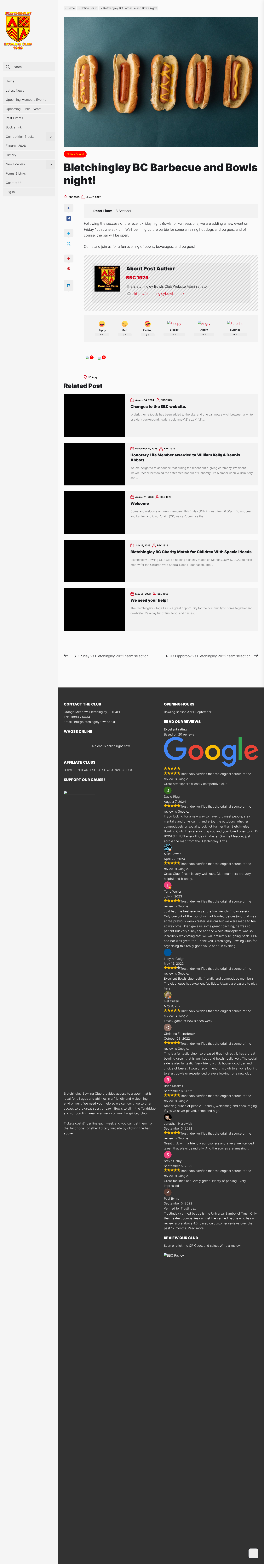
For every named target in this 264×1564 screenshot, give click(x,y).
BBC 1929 (74, 197)
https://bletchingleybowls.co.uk (159, 294)
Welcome (139, 503)
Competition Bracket (21, 137)
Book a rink (14, 127)
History (11, 155)
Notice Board (75, 154)
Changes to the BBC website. (158, 406)
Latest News (15, 90)
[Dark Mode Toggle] (253, 1553)
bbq (94, 377)
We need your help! (149, 600)
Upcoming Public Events (23, 109)
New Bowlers (15, 164)
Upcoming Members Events (26, 100)
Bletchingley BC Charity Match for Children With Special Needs (191, 552)
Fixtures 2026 (16, 146)
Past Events (14, 118)
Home (10, 81)
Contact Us (14, 183)
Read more (196, 1228)
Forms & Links (16, 173)
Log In (10, 192)
